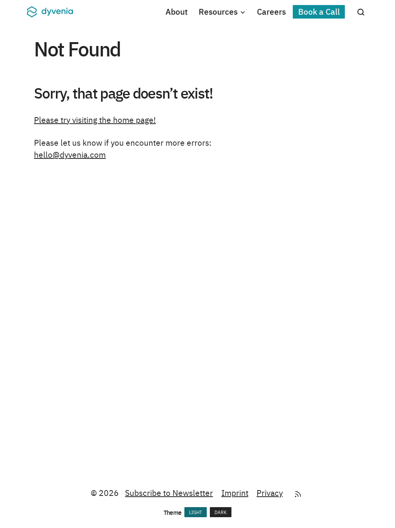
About (176, 11)
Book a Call (319, 11)
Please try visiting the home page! (95, 119)
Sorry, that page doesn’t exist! (123, 92)
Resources (218, 11)
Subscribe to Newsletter (169, 492)
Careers (271, 11)
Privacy (270, 492)
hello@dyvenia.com (70, 154)
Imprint (234, 492)
